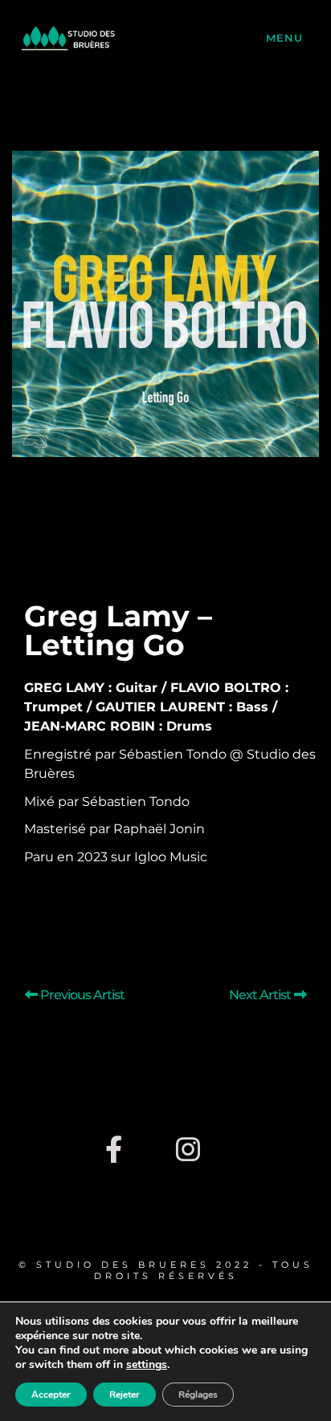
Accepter (51, 1394)
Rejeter (124, 1394)
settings (146, 1365)
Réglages (198, 1394)
